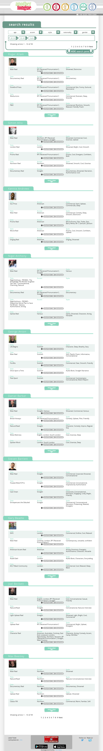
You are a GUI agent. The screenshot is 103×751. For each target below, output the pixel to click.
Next (91, 46)
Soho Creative (58, 750)
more (21, 740)
